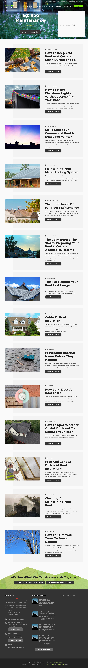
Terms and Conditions (40, 668)
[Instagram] (13, 598)
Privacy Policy (50, 664)
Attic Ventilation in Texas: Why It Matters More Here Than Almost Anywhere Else (47, 614)
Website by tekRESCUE (57, 662)
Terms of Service (60, 664)
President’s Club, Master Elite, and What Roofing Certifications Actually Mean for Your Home (47, 639)
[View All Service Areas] (6, 619)
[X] (10, 598)
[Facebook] (6, 598)
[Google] (17, 598)
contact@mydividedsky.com (16, 647)
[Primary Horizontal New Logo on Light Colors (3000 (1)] (11, 6)
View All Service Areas (16, 619)
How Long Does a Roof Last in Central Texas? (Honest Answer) (47, 626)
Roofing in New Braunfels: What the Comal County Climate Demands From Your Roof (46, 602)
